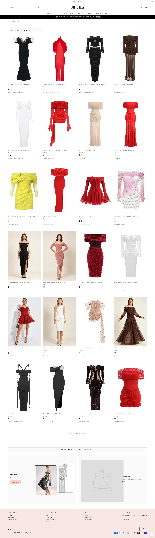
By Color (37, 30)
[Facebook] (8, 530)
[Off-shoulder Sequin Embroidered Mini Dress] (95, 321)
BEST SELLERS (62, 13)
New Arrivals (88, 517)
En (152, 1)
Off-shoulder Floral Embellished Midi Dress (90, 282)
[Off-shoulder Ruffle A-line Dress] (24, 321)
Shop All (87, 515)
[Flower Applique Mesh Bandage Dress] (59, 58)
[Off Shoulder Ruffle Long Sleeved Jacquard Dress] (24, 190)
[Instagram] (12, 530)
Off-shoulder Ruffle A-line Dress (16, 348)
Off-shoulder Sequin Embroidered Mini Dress (91, 348)
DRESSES (72, 13)
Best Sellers (88, 519)
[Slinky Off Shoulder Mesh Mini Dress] (130, 387)
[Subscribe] (145, 519)
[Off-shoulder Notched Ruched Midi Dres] (130, 256)
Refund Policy (50, 519)
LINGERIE (89, 13)
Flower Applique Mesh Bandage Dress (54, 84)
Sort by (19, 30)
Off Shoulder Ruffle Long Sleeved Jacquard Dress (21, 216)
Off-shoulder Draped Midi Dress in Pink (54, 282)
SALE (106, 13)
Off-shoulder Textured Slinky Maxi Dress (19, 414)
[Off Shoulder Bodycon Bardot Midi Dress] (24, 124)
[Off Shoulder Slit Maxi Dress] (59, 190)
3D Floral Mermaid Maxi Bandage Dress (19, 84)
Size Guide (49, 515)
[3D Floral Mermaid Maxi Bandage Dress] (24, 58)
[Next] (152, 17)
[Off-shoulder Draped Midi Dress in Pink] (59, 256)
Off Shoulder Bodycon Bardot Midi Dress (19, 150)
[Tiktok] (14, 530)
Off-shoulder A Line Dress (86, 216)
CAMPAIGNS (98, 13)
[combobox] (24, 7)
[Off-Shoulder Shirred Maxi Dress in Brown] (130, 321)
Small (14, 92)
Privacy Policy (11, 517)
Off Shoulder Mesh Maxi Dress (87, 150)
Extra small (10, 92)
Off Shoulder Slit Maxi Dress (50, 216)
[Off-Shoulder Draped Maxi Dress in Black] (24, 256)
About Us (10, 515)
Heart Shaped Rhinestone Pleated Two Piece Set (92, 84)
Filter (11, 30)
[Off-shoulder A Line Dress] (95, 190)
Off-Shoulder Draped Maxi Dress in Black (19, 282)
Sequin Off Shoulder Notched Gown (89, 414)
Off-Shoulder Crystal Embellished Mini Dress (126, 216)
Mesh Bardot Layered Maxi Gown (123, 84)
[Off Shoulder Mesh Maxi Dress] (95, 124)
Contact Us (49, 521)
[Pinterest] (10, 530)
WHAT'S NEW (51, 13)
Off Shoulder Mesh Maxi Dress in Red (124, 150)
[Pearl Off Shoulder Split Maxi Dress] (59, 387)
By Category (27, 30)
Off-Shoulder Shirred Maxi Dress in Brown (125, 348)
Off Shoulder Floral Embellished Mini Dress (55, 150)
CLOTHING (81, 13)
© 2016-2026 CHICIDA (14, 533)
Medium (18, 92)
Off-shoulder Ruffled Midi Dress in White (54, 348)
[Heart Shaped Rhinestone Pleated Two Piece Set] (95, 58)
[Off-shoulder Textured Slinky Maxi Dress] (24, 387)
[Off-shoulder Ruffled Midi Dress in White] (59, 321)
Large (22, 92)
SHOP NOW (15, 482)
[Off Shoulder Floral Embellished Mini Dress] (59, 124)
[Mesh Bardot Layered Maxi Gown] (130, 58)
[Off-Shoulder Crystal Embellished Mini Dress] (130, 190)
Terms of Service (12, 519)
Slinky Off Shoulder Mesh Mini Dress (124, 414)
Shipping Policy (50, 517)
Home (9, 21)
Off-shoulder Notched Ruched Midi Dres (125, 282)
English (143, 529)
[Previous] (2, 17)
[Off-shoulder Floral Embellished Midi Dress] (95, 256)
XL (12, 290)
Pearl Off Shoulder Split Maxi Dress (52, 414)
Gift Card (87, 521)
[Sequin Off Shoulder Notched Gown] (95, 387)
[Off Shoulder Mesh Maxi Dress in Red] (130, 124)
